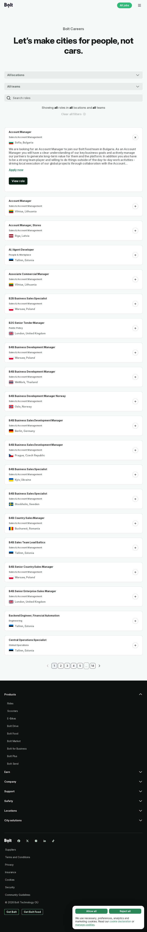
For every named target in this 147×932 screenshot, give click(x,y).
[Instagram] (36, 841)
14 (92, 665)
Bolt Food (12, 733)
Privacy (9, 864)
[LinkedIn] (45, 841)
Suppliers (10, 849)
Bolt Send (12, 763)
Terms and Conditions (17, 857)
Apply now (16, 170)
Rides (10, 703)
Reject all (125, 911)
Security (10, 887)
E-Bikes (11, 718)
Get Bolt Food (32, 911)
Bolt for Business (17, 748)
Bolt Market (14, 741)
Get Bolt (11, 911)
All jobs (124, 5)
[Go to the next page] (99, 666)
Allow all (91, 911)
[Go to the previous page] (48, 666)
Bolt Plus (12, 756)
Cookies (10, 879)
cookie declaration (120, 921)
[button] (135, 137)
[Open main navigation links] (139, 5)
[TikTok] (53, 841)
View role (18, 181)
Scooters (12, 710)
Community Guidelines (17, 894)
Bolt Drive (12, 726)
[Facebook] (19, 841)
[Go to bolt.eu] (8, 5)
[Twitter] (27, 841)
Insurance (10, 872)
